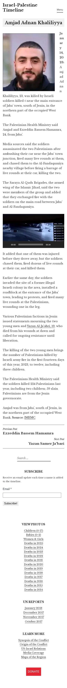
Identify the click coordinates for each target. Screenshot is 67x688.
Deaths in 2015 (33, 585)
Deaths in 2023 (33, 551)
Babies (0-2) (33, 534)
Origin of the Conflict (33, 644)
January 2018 (33, 608)
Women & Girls (33, 539)
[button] (33, 231)
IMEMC (29, 417)
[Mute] (54, 244)
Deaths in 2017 (34, 576)
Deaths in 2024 (33, 547)
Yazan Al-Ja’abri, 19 (41, 326)
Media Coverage (33, 652)
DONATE (33, 671)
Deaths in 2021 (33, 560)
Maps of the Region (33, 657)
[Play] (7, 244)
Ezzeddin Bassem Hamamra (28, 431)
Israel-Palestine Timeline (20, 8)
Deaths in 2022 (33, 555)
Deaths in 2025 (33, 543)
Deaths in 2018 (33, 572)
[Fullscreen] (60, 244)
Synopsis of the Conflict (33, 640)
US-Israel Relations (33, 648)
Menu (60, 9)
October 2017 (33, 621)
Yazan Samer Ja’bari (46, 442)
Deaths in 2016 (33, 581)
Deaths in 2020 (33, 564)
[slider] (30, 244)
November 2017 (33, 617)
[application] (33, 231)
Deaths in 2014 (33, 589)
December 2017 (33, 612)
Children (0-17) (33, 530)
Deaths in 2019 (33, 568)
